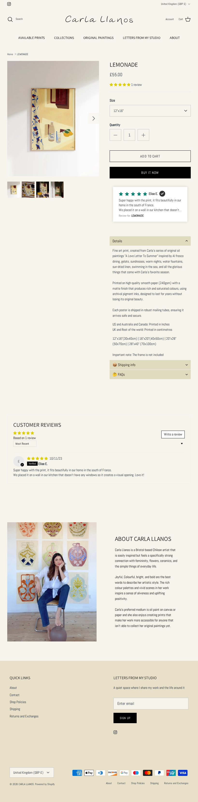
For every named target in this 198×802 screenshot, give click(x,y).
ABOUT (175, 38)
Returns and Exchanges (24, 716)
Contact (15, 695)
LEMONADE (22, 54)
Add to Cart (150, 156)
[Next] (93, 118)
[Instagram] (9, 4)
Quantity (115, 125)
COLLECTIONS (64, 38)
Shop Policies (18, 702)
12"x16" (118, 111)
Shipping (15, 709)
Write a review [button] (173, 434)
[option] (53, 118)
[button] (120, 84)
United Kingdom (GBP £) (173, 4)
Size (112, 100)
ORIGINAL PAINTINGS (98, 38)
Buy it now (150, 172)
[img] (38, 458)
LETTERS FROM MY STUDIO (141, 38)
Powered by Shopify (45, 784)
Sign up (125, 718)
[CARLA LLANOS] (99, 19)
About (13, 687)
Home (10, 54)
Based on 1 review (24, 438)
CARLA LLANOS (26, 784)
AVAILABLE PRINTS (31, 38)
